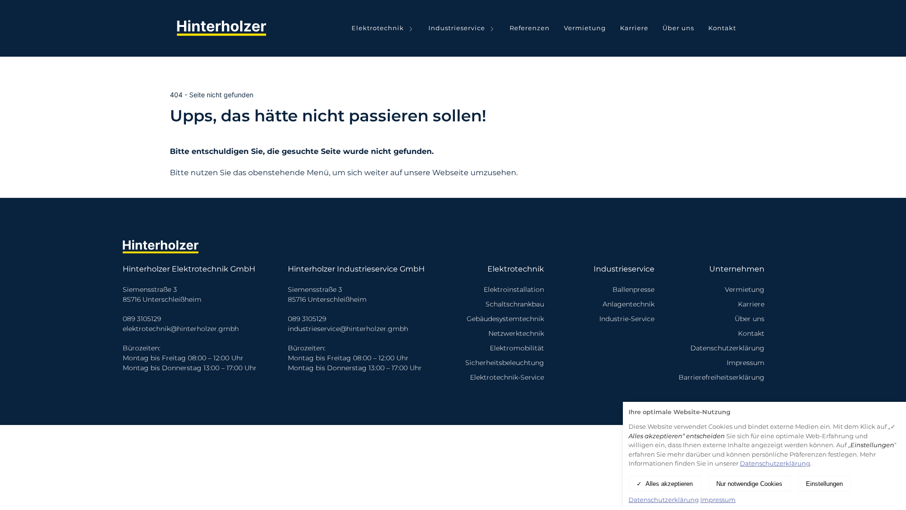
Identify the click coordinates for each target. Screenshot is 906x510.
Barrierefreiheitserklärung (721, 377)
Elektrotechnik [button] (378, 28)
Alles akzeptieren (669, 483)
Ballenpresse (633, 289)
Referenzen (530, 28)
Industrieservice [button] (456, 28)
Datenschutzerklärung (727, 348)
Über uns (678, 28)
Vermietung (585, 28)
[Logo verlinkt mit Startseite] (224, 28)
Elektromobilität (517, 348)
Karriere (634, 28)
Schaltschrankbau (515, 304)
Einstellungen (824, 483)
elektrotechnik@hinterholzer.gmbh (181, 328)
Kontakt (722, 28)
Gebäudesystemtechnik (505, 318)
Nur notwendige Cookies (749, 483)
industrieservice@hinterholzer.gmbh (348, 328)
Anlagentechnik (628, 304)
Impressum (745, 362)
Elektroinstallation (514, 289)
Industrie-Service (626, 318)
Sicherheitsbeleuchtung (504, 362)
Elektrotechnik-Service (507, 377)
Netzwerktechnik (516, 333)
